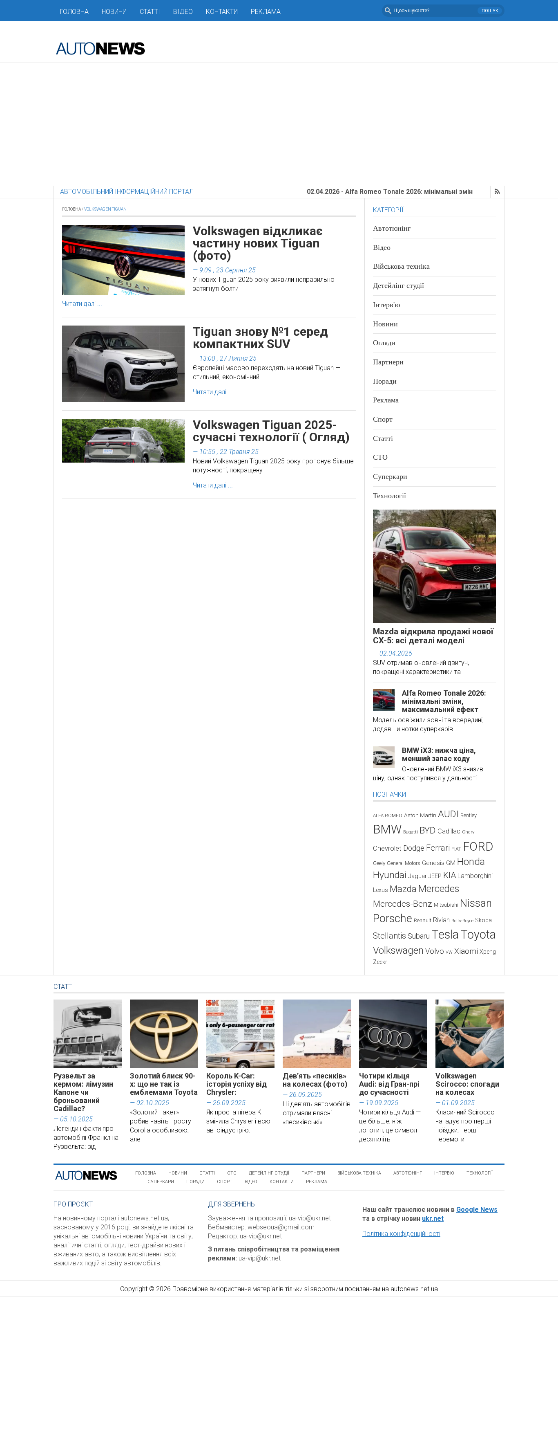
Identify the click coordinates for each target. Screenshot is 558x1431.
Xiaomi (466, 951)
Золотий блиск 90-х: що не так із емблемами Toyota (164, 1084)
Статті (150, 12)
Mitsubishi (446, 905)
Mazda (403, 888)
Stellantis (389, 936)
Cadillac (448, 831)
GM (450, 863)
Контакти (222, 12)
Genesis (433, 863)
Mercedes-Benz (402, 904)
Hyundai (389, 875)
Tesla (445, 934)
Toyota (478, 934)
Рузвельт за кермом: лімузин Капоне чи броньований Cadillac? (83, 1092)
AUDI (448, 814)
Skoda (483, 920)
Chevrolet (387, 848)
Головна (74, 12)
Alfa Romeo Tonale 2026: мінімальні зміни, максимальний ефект (444, 701)
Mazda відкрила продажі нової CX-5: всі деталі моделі (433, 636)
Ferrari (438, 848)
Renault (422, 920)
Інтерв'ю (386, 305)
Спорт (383, 419)
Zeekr (380, 962)
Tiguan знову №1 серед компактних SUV (260, 337)
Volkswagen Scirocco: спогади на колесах (467, 1084)
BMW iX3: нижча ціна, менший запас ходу (439, 754)
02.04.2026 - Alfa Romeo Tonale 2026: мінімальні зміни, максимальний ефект (396, 191)
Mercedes (438, 888)
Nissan (476, 903)
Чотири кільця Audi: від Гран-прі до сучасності (389, 1084)
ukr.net (433, 1218)
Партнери (388, 362)
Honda (471, 861)
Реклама (266, 12)
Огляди (384, 343)
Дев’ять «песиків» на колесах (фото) (315, 1080)
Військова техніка (401, 266)
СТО (380, 457)
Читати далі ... (82, 304)
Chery (468, 832)
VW (449, 952)
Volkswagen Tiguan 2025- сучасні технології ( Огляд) (271, 431)
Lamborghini (475, 876)
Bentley (468, 815)
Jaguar (417, 876)
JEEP (435, 876)
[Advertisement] (279, 124)
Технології (389, 496)
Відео (183, 12)
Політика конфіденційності (401, 1234)
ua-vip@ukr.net (310, 1218)
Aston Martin (420, 815)
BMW (387, 829)
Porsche (392, 918)
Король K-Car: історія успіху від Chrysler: (236, 1084)
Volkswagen (398, 950)
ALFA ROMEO (387, 815)
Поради (385, 381)
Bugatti (410, 832)
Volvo (434, 951)
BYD (428, 830)
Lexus (380, 890)
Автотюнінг (392, 228)
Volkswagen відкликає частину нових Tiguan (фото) (258, 243)
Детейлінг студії (398, 285)
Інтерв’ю (444, 1173)
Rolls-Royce (462, 920)
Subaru (419, 936)
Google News (477, 1209)
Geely (379, 863)
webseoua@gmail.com (281, 1227)
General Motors (403, 863)
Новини (114, 12)
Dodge (413, 848)
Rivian (441, 920)
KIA (449, 875)
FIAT (456, 849)
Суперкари (390, 476)
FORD (478, 847)
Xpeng (488, 951)
